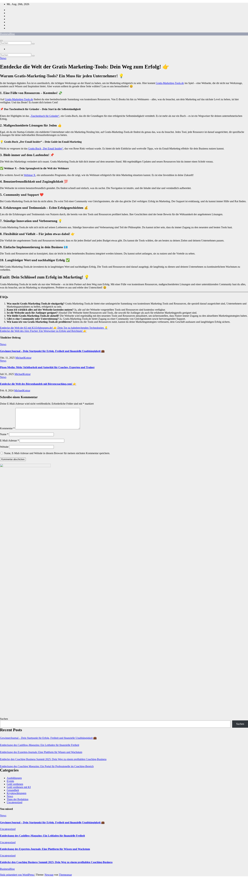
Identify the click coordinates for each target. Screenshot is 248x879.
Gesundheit (13, 790)
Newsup (49, 874)
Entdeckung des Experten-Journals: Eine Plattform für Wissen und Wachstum (41, 752)
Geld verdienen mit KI (19, 787)
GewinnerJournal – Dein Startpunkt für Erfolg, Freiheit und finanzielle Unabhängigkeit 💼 (52, 351)
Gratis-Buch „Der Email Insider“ (45, 148)
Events (10, 781)
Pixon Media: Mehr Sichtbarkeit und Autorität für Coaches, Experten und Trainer (47, 367)
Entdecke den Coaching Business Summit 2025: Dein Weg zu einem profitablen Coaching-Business (53, 759)
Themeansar (65, 874)
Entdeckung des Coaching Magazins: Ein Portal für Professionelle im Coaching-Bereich (47, 766)
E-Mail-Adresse (9, 440)
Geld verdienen (15, 784)
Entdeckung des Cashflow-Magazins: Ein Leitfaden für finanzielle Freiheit (39, 745)
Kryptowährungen (16, 793)
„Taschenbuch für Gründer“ (44, 115)
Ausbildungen (14, 778)
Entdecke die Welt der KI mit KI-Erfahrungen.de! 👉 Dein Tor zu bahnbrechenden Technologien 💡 (54, 327)
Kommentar (7, 428)
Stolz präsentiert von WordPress (17, 874)
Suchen (4, 718)
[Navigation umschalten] (1, 40)
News (3, 58)
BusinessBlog (7, 33)
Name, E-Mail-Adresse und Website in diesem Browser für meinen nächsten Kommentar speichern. (57, 453)
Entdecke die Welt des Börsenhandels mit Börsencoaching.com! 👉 (38, 383)
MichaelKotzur (23, 357)
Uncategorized (14, 802)
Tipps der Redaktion (17, 799)
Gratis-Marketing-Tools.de (170, 83)
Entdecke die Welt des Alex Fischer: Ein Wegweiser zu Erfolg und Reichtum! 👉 (43, 331)
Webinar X (29, 175)
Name (4, 434)
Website (4, 446)
